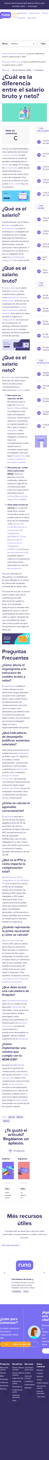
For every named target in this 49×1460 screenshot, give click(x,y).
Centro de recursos (28, 1377)
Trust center (41, 1397)
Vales (14, 1400)
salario (7, 225)
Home (4, 53)
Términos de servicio (41, 1387)
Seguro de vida (17, 1378)
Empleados (4, 1379)
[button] (4, 1273)
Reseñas (40, 1376)
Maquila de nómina (4, 1369)
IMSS (2, 1376)
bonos (22, 297)
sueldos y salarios (15, 459)
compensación (8, 319)
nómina (19, 390)
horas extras (13, 297)
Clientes (40, 1373)
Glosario (28, 1373)
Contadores (29, 1381)
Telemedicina (17, 1387)
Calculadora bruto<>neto (29, 1369)
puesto (5, 164)
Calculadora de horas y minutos (22, 1280)
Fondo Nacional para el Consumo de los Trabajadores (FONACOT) (16, 543)
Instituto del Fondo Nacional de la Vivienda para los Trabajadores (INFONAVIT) (17, 530)
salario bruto (10, 288)
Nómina (14, 44)
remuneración (8, 228)
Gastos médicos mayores (18, 1374)
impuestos (12, 430)
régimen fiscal (20, 456)
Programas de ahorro (17, 1391)
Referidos (28, 1388)
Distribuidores (30, 1385)
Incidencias (4, 1382)
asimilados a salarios (16, 462)
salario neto (9, 377)
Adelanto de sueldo (16, 1382)
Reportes (3, 1389)
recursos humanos (10, 155)
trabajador (14, 291)
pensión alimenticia (16, 552)
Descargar (32, 6)
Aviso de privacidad (40, 1392)
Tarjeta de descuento (16, 1396)
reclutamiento (11, 168)
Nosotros (40, 1370)
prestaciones (8, 300)
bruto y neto (14, 183)
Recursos (13, 53)
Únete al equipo (42, 1383)
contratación (15, 568)
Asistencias (4, 1386)
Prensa (39, 1380)
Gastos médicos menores (18, 1369)
